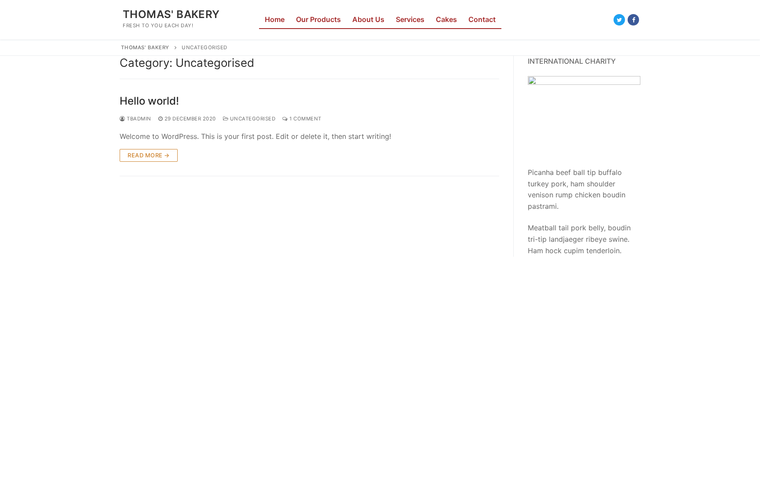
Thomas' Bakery (171, 14)
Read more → (149, 155)
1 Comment (305, 119)
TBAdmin (138, 119)
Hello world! (149, 101)
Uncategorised (251, 119)
